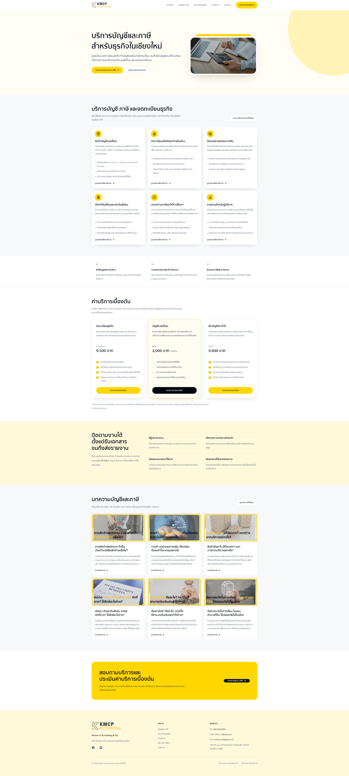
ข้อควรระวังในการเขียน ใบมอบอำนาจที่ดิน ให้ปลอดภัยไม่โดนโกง (225, 613)
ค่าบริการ (215, 5)
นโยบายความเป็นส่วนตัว (228, 763)
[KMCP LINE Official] (101, 747)
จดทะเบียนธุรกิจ (200, 5)
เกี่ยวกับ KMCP (164, 743)
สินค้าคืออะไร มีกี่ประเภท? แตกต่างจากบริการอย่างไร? (223, 549)
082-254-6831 (220, 729)
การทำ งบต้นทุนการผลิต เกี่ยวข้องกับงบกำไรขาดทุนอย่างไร (170, 549)
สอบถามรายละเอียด (118, 390)
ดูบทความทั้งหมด (247, 502)
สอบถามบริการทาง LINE (107, 70)
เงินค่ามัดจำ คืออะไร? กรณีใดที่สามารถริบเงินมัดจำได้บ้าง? (167, 613)
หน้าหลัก (170, 5)
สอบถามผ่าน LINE (237, 680)
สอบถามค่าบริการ (246, 5)
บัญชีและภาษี (184, 5)
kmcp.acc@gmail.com (224, 739)
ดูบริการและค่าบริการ (137, 70)
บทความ (227, 5)
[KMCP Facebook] (93, 747)
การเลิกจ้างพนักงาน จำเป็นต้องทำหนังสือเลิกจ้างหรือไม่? (111, 549)
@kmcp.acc (227, 734)
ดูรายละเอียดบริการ (105, 183)
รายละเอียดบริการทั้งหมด (243, 118)
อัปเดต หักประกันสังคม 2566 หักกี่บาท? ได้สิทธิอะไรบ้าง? (111, 613)
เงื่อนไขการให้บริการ (249, 763)
